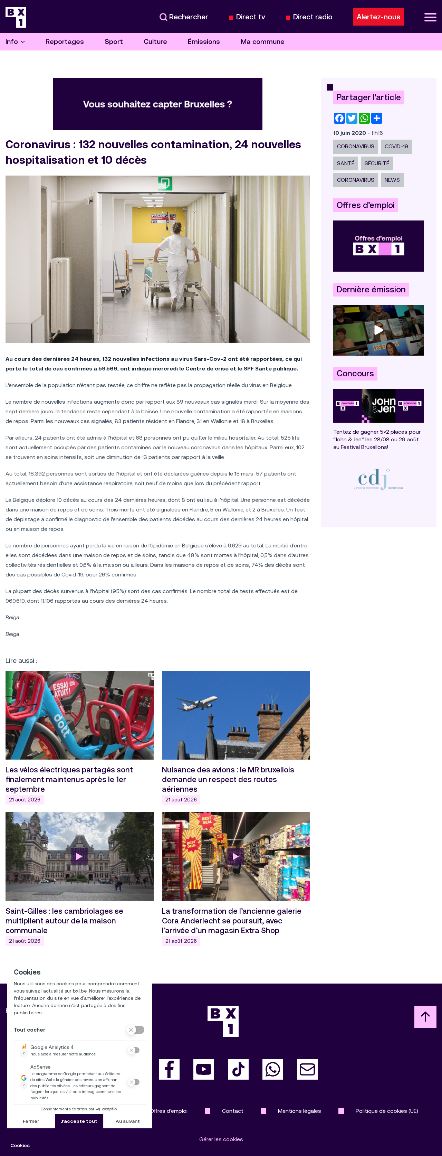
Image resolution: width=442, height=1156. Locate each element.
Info (12, 42)
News (392, 180)
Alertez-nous (378, 17)
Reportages (65, 42)
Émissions (204, 42)
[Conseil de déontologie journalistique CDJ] (378, 479)
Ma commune (263, 42)
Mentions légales (299, 1111)
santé (345, 163)
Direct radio (313, 17)
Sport (114, 42)
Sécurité (377, 163)
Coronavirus (355, 146)
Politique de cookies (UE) (387, 1111)
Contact (232, 1111)
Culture (155, 42)
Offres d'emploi (169, 1111)
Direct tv (250, 17)
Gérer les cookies (221, 1139)
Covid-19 (396, 146)
